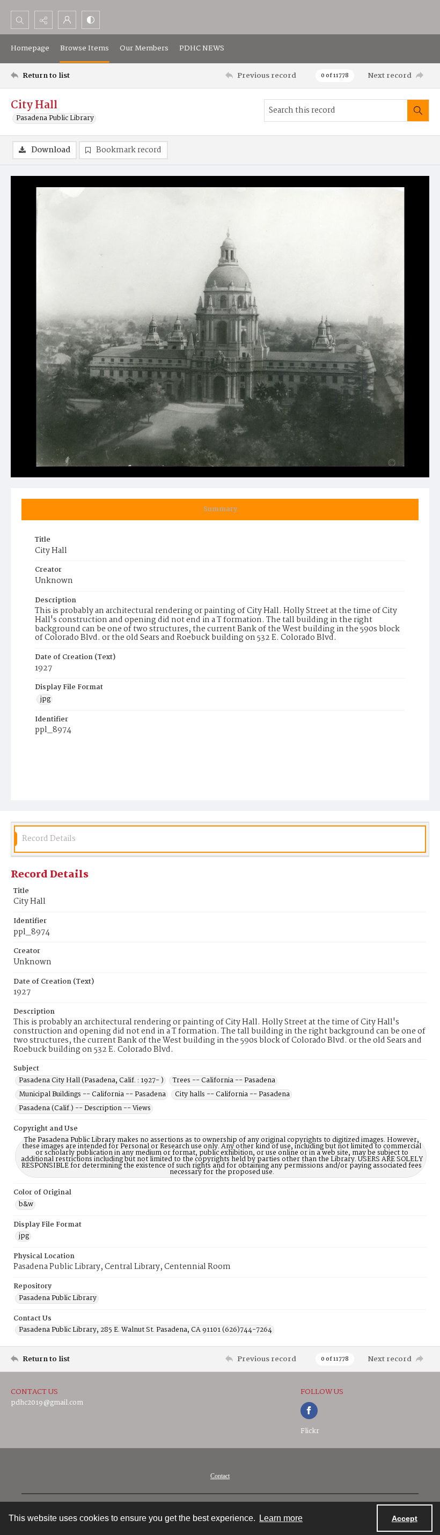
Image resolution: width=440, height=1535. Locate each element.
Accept (404, 1518)
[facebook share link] (309, 1410)
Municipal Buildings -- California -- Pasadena (92, 1094)
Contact (220, 1476)
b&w (26, 1204)
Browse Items (84, 48)
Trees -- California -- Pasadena (224, 1080)
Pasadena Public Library (55, 118)
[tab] (220, 509)
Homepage (30, 48)
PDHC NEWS (201, 48)
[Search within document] (418, 110)
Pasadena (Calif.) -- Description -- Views (85, 1108)
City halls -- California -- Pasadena (232, 1094)
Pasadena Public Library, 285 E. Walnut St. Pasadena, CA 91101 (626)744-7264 (145, 1330)
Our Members (144, 48)
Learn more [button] (281, 1518)
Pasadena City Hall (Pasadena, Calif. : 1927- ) (91, 1080)
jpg (45, 699)
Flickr (309, 1431)
